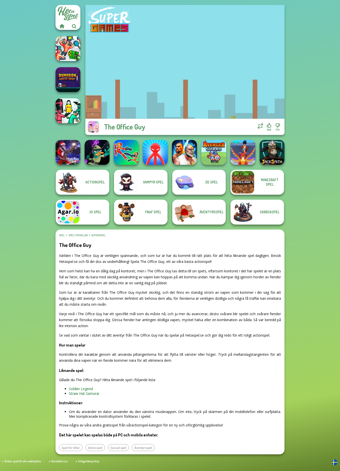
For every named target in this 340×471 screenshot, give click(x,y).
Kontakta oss (59, 461)
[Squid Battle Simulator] (68, 110)
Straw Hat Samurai (84, 393)
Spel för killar (78, 235)
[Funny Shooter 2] (68, 48)
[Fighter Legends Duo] (184, 152)
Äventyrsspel (143, 448)
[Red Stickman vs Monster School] (155, 152)
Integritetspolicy (88, 461)
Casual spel (118, 448)
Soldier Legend (81, 388)
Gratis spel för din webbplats (23, 461)
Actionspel (98, 235)
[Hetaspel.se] (62, 26)
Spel (62, 235)
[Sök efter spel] (74, 26)
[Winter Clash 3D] (68, 152)
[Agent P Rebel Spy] (97, 152)
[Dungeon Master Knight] (68, 79)
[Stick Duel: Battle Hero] (126, 152)
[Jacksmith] (272, 152)
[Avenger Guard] (213, 152)
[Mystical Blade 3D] (242, 152)
